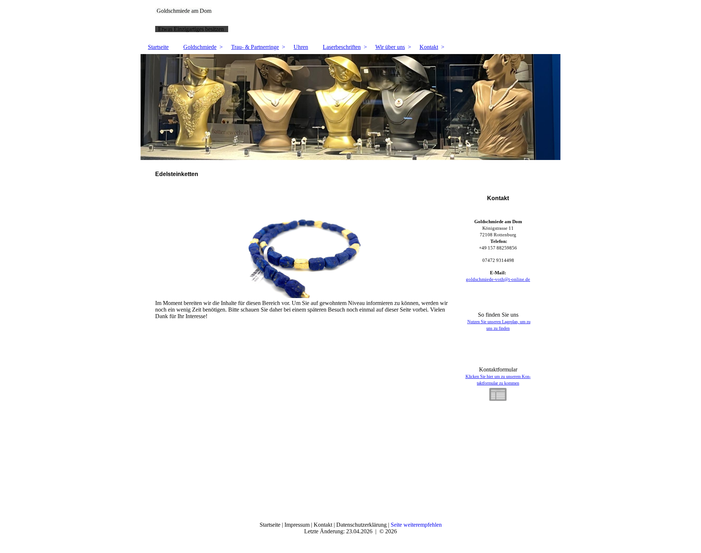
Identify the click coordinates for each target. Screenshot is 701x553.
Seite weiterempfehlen (416, 525)
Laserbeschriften (342, 47)
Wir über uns (390, 47)
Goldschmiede (200, 47)
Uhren (301, 47)
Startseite (158, 47)
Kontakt (429, 47)
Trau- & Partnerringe (255, 47)
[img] (350, 107)
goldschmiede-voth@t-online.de (498, 279)
